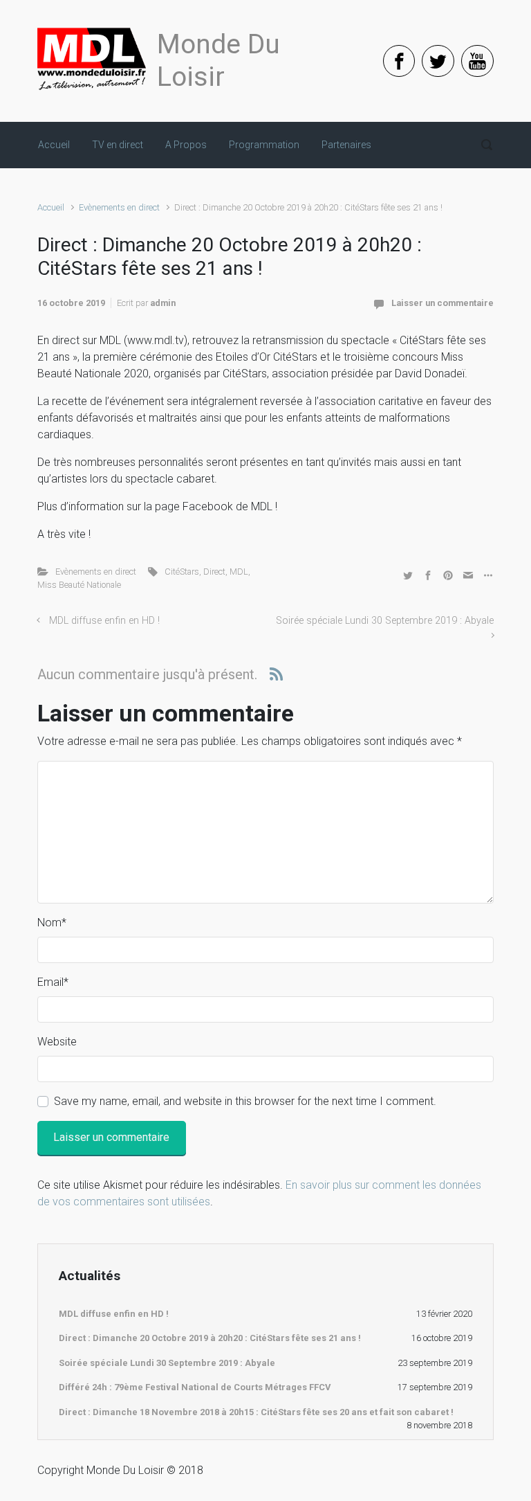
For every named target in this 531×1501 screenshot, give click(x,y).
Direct (214, 571)
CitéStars (182, 571)
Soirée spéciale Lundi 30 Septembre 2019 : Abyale (167, 1363)
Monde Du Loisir (218, 60)
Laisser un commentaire (442, 303)
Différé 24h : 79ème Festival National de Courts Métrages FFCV (195, 1387)
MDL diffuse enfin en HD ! (104, 621)
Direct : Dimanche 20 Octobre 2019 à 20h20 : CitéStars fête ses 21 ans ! (210, 1338)
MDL (239, 571)
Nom (51, 922)
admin (163, 303)
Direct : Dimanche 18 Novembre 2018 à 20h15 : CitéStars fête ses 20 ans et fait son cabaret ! (256, 1412)
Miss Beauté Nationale (79, 584)
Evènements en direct (119, 207)
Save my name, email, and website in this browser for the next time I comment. (245, 1101)
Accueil (50, 207)
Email (52, 982)
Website (57, 1041)
